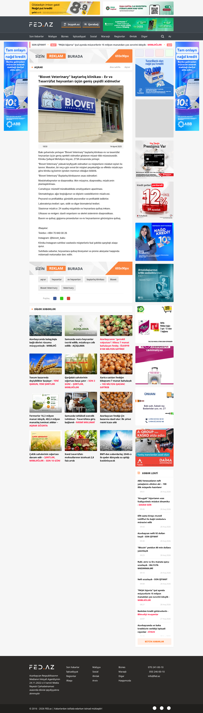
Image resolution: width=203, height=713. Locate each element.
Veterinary (68, 287)
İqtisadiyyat (79, 36)
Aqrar (127, 67)
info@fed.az (154, 676)
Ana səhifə (115, 67)
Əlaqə (69, 680)
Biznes (65, 36)
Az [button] (170, 36)
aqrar (43, 279)
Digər (144, 36)
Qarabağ (93, 24)
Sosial (93, 36)
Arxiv (95, 680)
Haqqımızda (125, 680)
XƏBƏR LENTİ (150, 473)
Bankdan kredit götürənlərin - (164, 44)
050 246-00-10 (157, 671)
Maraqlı (105, 36)
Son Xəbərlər (36, 36)
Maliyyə (52, 36)
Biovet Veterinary (48, 287)
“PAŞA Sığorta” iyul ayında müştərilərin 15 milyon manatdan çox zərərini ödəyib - (72, 44)
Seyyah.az (74, 24)
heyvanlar (57, 279)
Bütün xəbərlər (154, 641)
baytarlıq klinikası (95, 279)
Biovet (113, 279)
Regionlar (119, 36)
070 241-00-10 (155, 667)
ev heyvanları (74, 279)
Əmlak (133, 36)
